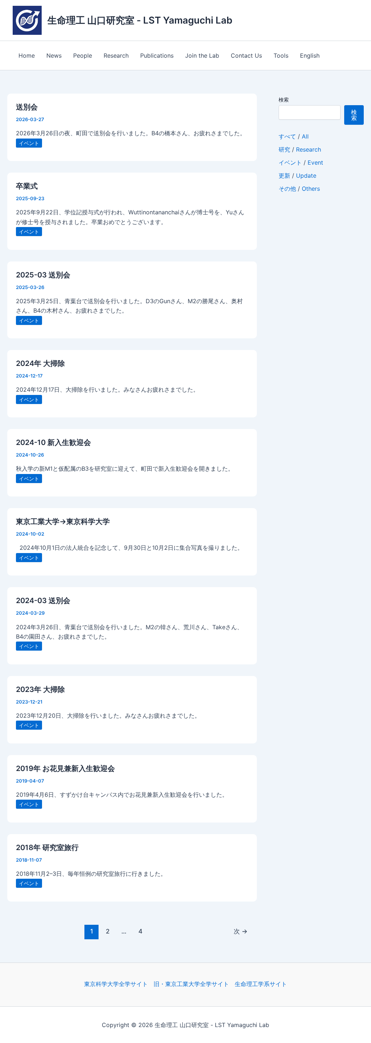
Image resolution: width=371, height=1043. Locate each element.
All (305, 136)
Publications (157, 55)
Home (26, 55)
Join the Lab (202, 55)
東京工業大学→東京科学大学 (63, 521)
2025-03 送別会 (43, 275)
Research (116, 55)
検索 (284, 99)
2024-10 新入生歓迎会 (53, 442)
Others (311, 188)
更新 (284, 175)
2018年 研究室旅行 (47, 847)
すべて (287, 136)
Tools (281, 55)
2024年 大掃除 (40, 363)
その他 (287, 188)
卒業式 (27, 186)
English (310, 55)
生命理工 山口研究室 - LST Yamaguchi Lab (139, 20)
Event (315, 162)
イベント (29, 143)
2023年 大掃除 (40, 689)
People (82, 55)
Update (306, 175)
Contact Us (246, 55)
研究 (284, 149)
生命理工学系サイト (261, 984)
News (54, 55)
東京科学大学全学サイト (116, 984)
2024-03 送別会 (43, 600)
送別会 (27, 107)
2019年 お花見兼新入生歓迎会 (66, 768)
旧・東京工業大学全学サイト (191, 984)
